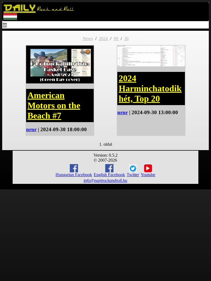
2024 (104, 38)
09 (116, 38)
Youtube (148, 174)
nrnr (31, 129)
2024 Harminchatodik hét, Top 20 (150, 88)
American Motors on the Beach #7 (53, 105)
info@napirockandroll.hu (105, 180)
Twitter (133, 174)
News (88, 38)
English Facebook (109, 174)
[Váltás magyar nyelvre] (10, 18)
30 (126, 38)
